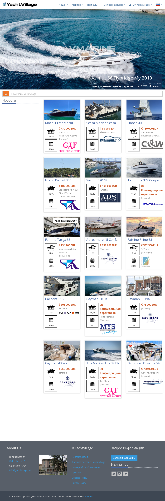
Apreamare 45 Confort (103, 239)
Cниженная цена (113, 4)
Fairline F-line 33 (140, 239)
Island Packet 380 (58, 180)
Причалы (92, 4)
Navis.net (89, 496)
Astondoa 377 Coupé (143, 180)
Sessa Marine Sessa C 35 (104, 123)
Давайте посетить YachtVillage (88, 462)
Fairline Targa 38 (57, 239)
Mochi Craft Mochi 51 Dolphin (67, 123)
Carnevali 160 (55, 299)
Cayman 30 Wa (139, 299)
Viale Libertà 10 (17, 461)
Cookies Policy (79, 477)
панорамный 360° (66, 220)
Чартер (76, 4)
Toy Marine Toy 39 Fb (102, 363)
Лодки (62, 4)
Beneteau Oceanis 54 (143, 363)
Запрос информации (124, 457)
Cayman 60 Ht (96, 299)
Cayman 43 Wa (56, 363)
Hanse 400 (135, 123)
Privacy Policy (79, 482)
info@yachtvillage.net (20, 470)
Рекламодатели (80, 456)
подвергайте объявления (86, 467)
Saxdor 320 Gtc (97, 180)
